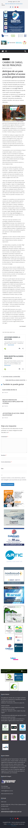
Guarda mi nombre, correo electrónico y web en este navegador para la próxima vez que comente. (13, 479)
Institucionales (6, 59)
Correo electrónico (6, 462)
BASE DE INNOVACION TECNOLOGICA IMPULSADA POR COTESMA (13, 4)
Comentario (4, 436)
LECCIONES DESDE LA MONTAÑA (11, 376)
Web (2, 468)
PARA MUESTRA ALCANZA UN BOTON (15, 380)
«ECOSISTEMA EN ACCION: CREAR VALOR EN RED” (13, 414)
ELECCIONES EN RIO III (9, 390)
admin (11, 68)
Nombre (3, 455)
